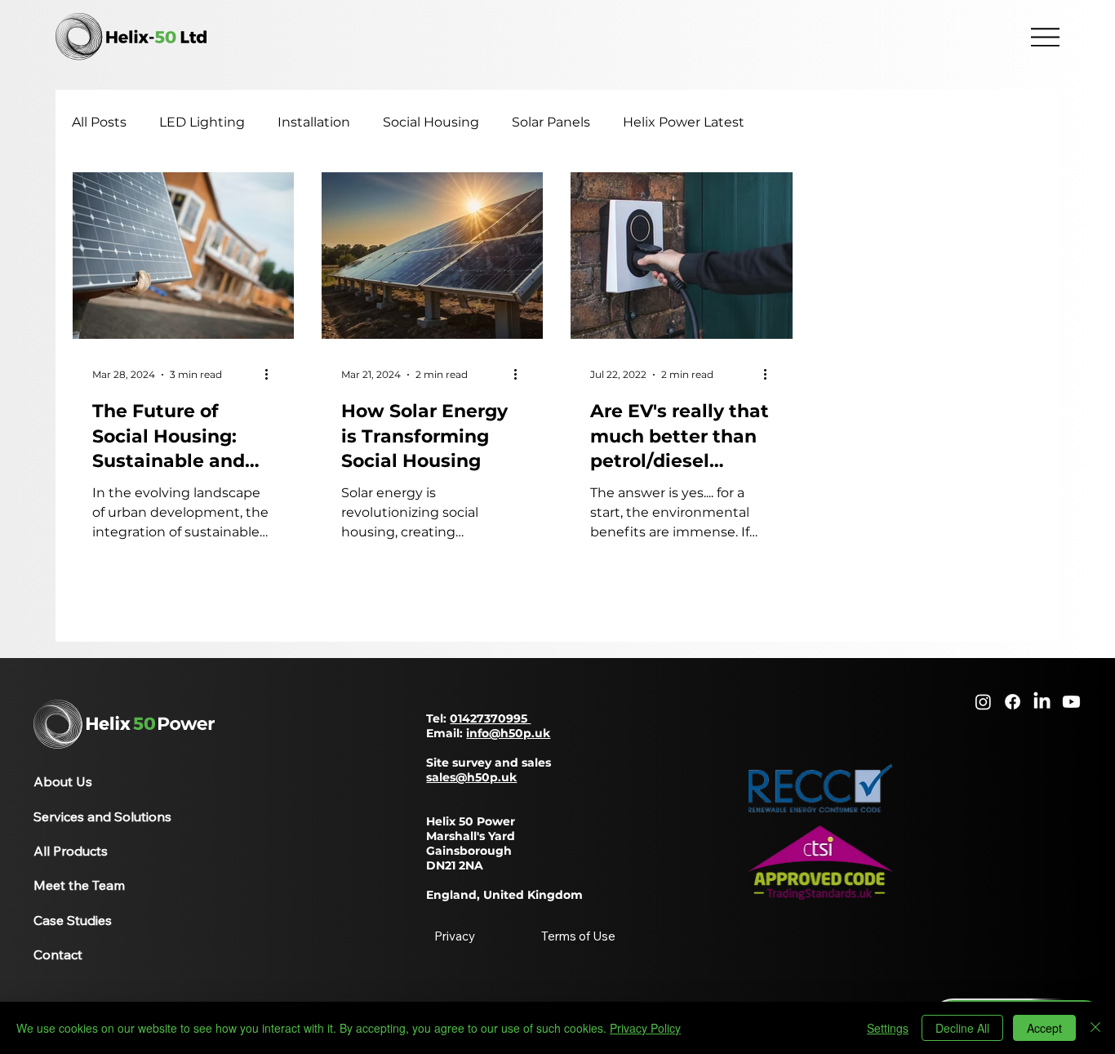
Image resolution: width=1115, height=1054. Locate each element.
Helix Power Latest (683, 122)
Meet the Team (79, 885)
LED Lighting (202, 122)
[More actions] (272, 375)
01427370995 (490, 718)
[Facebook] (1012, 702)
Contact (57, 954)
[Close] (1095, 1028)
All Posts (99, 122)
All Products (70, 851)
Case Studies (72, 920)
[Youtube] (1071, 702)
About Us (62, 781)
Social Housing (431, 122)
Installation (314, 122)
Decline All (962, 1028)
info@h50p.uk (508, 733)
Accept (1044, 1028)
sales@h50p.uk (471, 777)
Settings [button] (887, 1028)
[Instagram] (983, 702)
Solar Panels (551, 122)
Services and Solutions (102, 816)
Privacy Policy (645, 1028)
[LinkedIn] (1042, 702)
